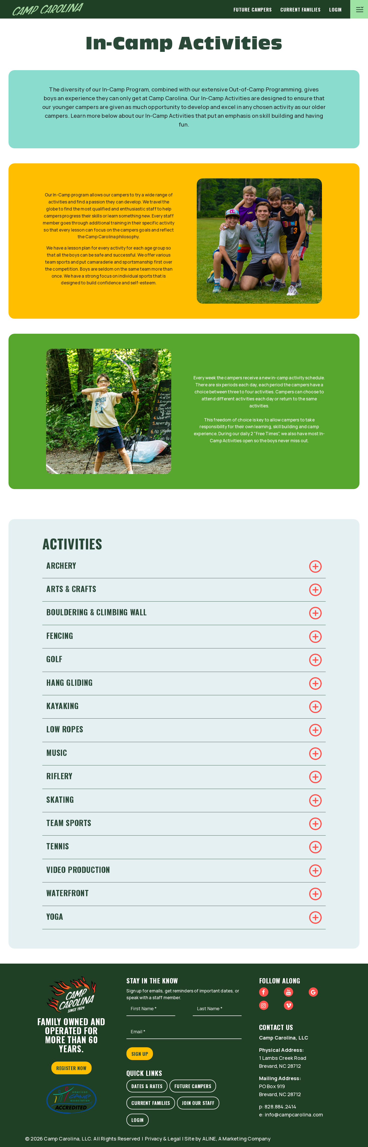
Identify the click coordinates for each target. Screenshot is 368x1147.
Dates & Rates (146, 1086)
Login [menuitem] (335, 9)
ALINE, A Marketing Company (236, 1138)
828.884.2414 (280, 1106)
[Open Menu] (359, 9)
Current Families (150, 1103)
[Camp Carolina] (48, 9)
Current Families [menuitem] (300, 9)
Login (137, 1120)
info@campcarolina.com (294, 1114)
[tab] (184, 566)
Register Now (71, 1068)
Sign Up (139, 1054)
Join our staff (198, 1103)
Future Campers (192, 1086)
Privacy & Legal (163, 1138)
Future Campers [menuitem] (253, 9)
